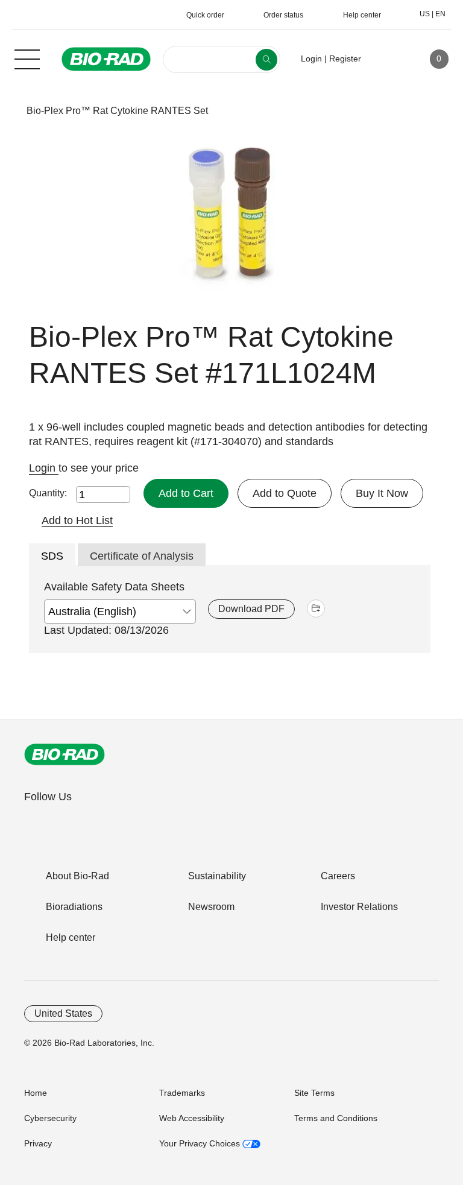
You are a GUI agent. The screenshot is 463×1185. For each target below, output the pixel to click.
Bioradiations (74, 907)
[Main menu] (27, 58)
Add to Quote (285, 493)
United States (63, 1013)
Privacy (38, 1143)
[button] (7, 111)
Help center (70, 937)
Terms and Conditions (335, 1118)
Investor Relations (359, 907)
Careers (338, 876)
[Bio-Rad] (64, 754)
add (316, 608)
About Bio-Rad (77, 876)
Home (35, 1093)
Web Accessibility (191, 1118)
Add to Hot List (77, 520)
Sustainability (217, 876)
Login (43, 468)
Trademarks (182, 1093)
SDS (52, 556)
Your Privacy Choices (200, 1143)
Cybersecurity (50, 1118)
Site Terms (314, 1093)
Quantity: (48, 493)
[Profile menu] (388, 59)
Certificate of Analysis (142, 556)
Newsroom (211, 907)
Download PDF (251, 609)
